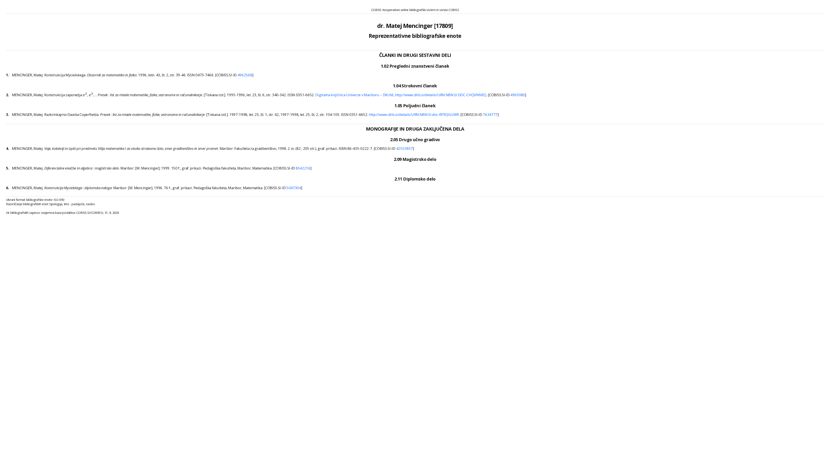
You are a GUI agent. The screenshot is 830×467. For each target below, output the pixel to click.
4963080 (517, 94)
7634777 (490, 114)
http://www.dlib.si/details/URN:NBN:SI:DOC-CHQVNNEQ (440, 94)
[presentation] (85, 94)
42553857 (404, 148)
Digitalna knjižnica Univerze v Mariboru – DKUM (354, 94)
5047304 (293, 187)
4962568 (245, 74)
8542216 (303, 168)
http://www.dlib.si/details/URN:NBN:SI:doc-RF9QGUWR (414, 114)
